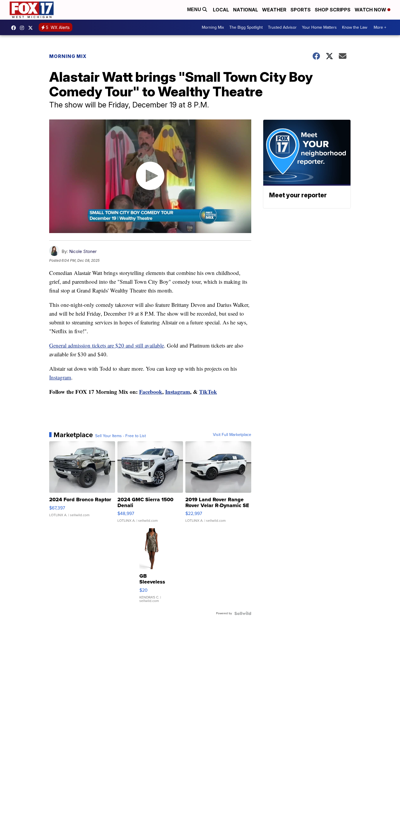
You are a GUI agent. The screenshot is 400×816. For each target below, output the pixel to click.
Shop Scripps (333, 10)
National (245, 10)
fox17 (32, 27)
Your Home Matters (319, 27)
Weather (274, 10)
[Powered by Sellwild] (242, 613)
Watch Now (371, 10)
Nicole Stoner (83, 251)
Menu (194, 9)
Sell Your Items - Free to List (120, 436)
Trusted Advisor (282, 27)
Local (221, 10)
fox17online (15, 27)
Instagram (60, 377)
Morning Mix (213, 27)
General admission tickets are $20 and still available (106, 345)
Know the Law (354, 27)
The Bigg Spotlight (246, 27)
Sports (300, 10)
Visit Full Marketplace (232, 435)
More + (380, 27)
